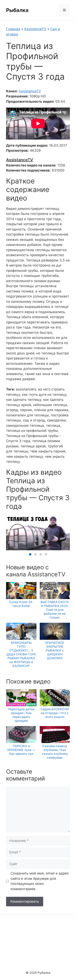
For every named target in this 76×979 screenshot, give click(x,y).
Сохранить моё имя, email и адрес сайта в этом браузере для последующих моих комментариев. (40, 881)
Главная (13, 29)
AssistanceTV (35, 29)
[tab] (30, 554)
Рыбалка (17, 10)
